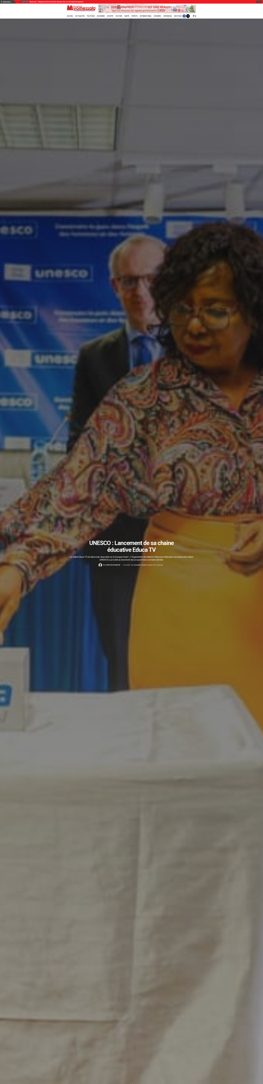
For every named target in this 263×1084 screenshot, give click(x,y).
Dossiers (157, 16)
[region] (147, 8)
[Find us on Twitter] (188, 16)
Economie (101, 16)
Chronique (167, 16)
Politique (91, 16)
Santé (126, 16)
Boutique (178, 16)
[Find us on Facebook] (184, 16)
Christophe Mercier (113, 565)
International (146, 16)
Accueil (70, 16)
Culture (118, 16)
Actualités (80, 16)
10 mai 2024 (126, 565)
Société (110, 16)
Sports (135, 16)
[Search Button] (195, 16)
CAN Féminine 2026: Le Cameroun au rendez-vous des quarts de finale (55, 2)
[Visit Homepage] (81, 8)
